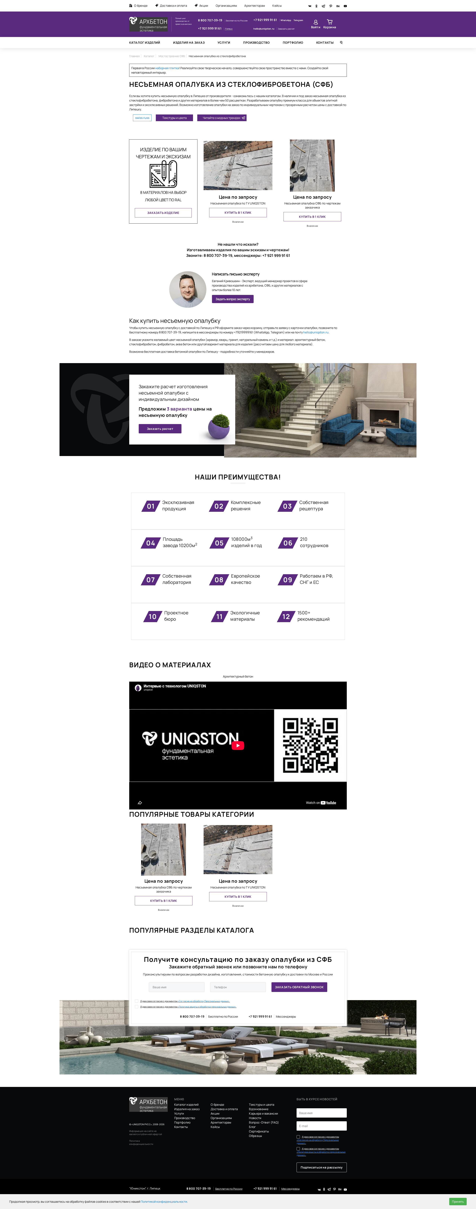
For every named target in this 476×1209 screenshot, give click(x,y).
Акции (203, 6)
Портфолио (293, 43)
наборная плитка (167, 68)
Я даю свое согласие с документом (185, 1001)
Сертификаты (259, 1131)
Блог (252, 1127)
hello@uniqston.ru (264, 28)
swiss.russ (142, 118)
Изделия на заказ (189, 43)
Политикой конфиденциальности (164, 1202)
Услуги (224, 43)
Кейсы (277, 6)
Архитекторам (254, 6)
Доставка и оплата (173, 6)
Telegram (298, 20)
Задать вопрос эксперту (233, 299)
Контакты (325, 43)
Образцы (255, 1136)
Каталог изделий (144, 43)
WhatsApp (286, 20)
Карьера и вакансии (263, 1113)
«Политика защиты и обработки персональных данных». (207, 1006)
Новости (255, 1118)
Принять (458, 1202)
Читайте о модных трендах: (222, 118)
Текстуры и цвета (174, 118)
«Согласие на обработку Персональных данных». (204, 1001)
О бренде (141, 6)
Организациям (226, 6)
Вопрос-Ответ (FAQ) (264, 1122)
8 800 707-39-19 (210, 20)
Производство (256, 43)
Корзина (329, 27)
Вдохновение (258, 1109)
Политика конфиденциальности (141, 1142)
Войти (316, 27)
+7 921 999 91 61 (210, 28)
